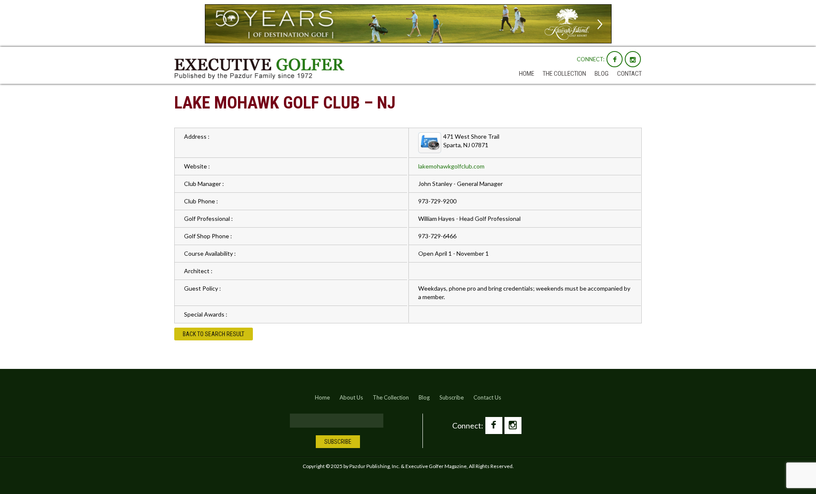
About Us (351, 397)
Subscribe (451, 397)
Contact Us (487, 397)
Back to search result (213, 334)
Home (526, 73)
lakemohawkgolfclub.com (451, 166)
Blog (602, 73)
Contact (629, 73)
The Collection (564, 73)
